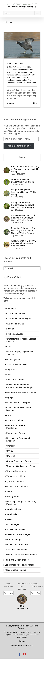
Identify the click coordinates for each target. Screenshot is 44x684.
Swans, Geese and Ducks (18, 461)
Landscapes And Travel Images (19, 565)
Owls (8, 415)
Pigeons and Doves (15, 433)
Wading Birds (12, 496)
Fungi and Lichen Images (17, 560)
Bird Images (10, 308)
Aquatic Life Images (15, 529)
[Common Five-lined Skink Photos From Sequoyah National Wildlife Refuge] (7, 217)
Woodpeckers (12, 514)
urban (34, 83)
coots (18, 80)
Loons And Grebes (15, 380)
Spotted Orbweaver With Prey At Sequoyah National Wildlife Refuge (25, 169)
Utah (8, 77)
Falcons (10, 329)
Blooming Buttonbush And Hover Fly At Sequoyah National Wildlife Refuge (23, 230)
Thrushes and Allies (15, 476)
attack (9, 80)
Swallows (10, 456)
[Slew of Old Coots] (22, 45)
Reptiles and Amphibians (18, 544)
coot (13, 80)
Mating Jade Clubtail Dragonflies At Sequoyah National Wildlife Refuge (22, 205)
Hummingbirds (13, 359)
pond (29, 83)
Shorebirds (11, 446)
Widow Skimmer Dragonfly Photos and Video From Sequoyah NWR (23, 243)
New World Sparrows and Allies (21, 392)
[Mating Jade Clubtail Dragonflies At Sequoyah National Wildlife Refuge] (7, 204)
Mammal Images (14, 539)
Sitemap (22, 641)
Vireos (9, 491)
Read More (11, 103)
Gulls (8, 346)
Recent (22, 157)
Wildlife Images (12, 524)
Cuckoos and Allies (15, 324)
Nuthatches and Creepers (18, 402)
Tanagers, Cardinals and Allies (20, 466)
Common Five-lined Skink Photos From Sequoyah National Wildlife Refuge (23, 217)
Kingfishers (11, 369)
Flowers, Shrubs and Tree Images (21, 555)
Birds (9, 72)
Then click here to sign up (19, 146)
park (24, 83)
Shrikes (9, 451)
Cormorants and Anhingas (18, 318)
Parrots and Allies (14, 420)
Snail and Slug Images (16, 550)
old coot (19, 83)
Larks (8, 374)
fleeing (24, 80)
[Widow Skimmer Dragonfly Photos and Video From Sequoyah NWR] (7, 243)
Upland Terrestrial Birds (17, 486)
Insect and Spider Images (18, 534)
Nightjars (10, 397)
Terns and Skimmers (16, 471)
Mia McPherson (15, 67)
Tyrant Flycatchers (15, 481)
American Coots (27, 70)
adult (18, 77)
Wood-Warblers (13, 509)
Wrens (9, 519)
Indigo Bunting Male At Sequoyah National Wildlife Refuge (23, 192)
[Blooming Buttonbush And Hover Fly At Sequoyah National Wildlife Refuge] (7, 230)
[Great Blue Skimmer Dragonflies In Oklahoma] (7, 180)
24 (36, 103)
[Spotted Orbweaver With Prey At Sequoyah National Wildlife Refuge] (7, 168)
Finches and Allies (14, 334)
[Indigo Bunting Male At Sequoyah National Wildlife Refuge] (7, 192)
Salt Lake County (28, 75)
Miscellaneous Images (15, 570)
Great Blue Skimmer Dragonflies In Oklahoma (22, 180)
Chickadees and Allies (16, 313)
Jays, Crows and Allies (16, 364)
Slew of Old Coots (15, 63)
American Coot (26, 77)
